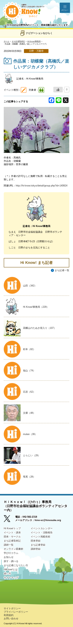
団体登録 (35, 540)
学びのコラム (11, 553)
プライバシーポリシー (16, 611)
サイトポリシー (12, 608)
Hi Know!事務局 (34, 41)
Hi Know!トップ (12, 528)
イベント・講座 (12, 532)
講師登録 (35, 549)
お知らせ (8, 557)
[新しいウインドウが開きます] (9, 519)
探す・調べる (11, 561)
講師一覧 (8, 544)
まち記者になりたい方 (16, 565)
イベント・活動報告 (42, 532)
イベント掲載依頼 (40, 536)
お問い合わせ (11, 618)
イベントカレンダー (42, 528)
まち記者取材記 (18, 41)
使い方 (7, 573)
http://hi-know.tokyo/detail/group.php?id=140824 (41, 185)
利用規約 (8, 615)
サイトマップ (11, 577)
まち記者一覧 (62, 270)
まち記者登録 (38, 544)
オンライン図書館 (13, 549)
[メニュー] (65, 8)
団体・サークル (12, 536)
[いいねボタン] (58, 89)
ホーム (6, 41)
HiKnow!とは (11, 569)
